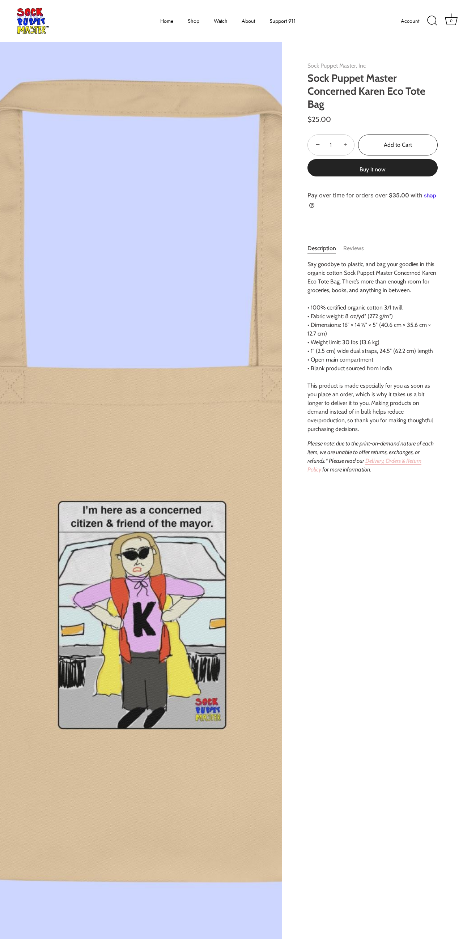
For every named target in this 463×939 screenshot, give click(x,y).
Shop (193, 21)
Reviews (353, 248)
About (248, 21)
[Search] (432, 21)
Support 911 (282, 21)
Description (321, 248)
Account (410, 21)
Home (166, 21)
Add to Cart (398, 144)
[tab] (325, 248)
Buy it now (373, 169)
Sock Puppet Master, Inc (336, 65)
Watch (221, 21)
